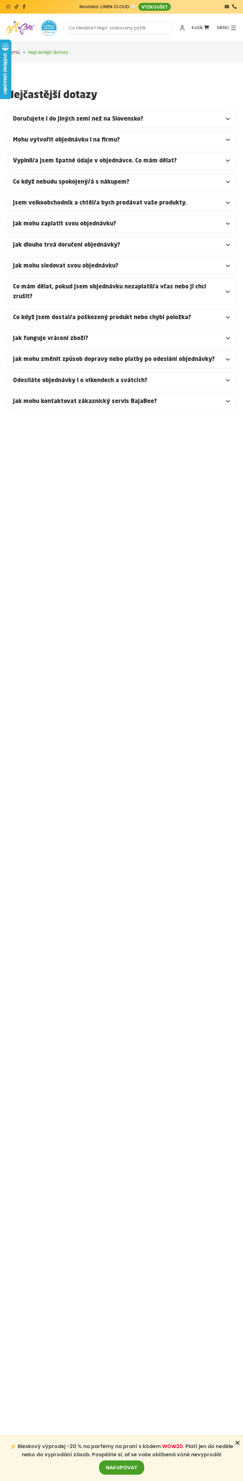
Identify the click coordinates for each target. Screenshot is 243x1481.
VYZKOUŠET (154, 6)
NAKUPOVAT (121, 1467)
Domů (13, 52)
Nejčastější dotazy (48, 52)
